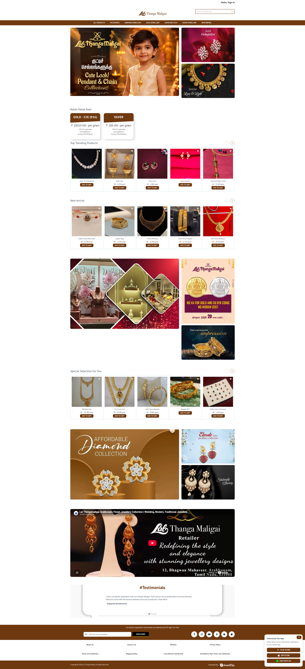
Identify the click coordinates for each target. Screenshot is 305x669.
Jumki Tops (119, 181)
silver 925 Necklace (87, 181)
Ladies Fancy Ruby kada (86, 239)
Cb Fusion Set (120, 409)
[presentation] (227, 143)
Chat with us (285, 661)
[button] (149, 614)
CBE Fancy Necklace (218, 239)
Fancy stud (152, 181)
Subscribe (140, 634)
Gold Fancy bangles (185, 239)
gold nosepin (185, 181)
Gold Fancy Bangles (152, 409)
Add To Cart (87, 185)
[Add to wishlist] (99, 151)
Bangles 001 (185, 409)
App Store (285, 655)
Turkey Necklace (152, 239)
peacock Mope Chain (218, 181)
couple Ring (119, 239)
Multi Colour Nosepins (218, 409)
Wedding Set (86, 409)
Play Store (285, 650)
